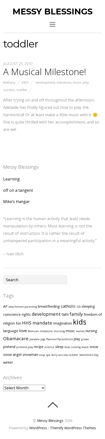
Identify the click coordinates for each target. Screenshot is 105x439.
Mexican (33, 331)
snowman (30, 354)
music (77, 82)
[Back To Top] (53, 405)
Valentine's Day (88, 355)
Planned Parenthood (59, 339)
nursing (91, 330)
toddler (22, 90)
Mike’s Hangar (16, 201)
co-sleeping (86, 306)
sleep (59, 346)
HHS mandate (37, 323)
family (76, 314)
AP (5, 306)
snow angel (12, 354)
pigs (43, 339)
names (80, 331)
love (23, 330)
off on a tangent (18, 190)
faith (65, 314)
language (10, 330)
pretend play (24, 347)
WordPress (38, 428)
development (45, 82)
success (9, 90)
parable (35, 339)
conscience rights (17, 314)
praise (85, 339)
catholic (68, 306)
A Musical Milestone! (44, 72)
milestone (64, 82)
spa (48, 355)
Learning (11, 179)
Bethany (9, 82)
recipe (38, 346)
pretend (9, 346)
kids (79, 322)
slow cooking (72, 347)
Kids (25, 82)
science (49, 347)
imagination (62, 323)
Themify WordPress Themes (73, 428)
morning (59, 331)
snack (85, 347)
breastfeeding (49, 306)
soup (42, 355)
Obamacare (16, 338)
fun (18, 323)
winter (8, 362)
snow (94, 346)
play (86, 82)
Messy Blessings (50, 420)
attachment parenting (23, 306)
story (54, 355)
